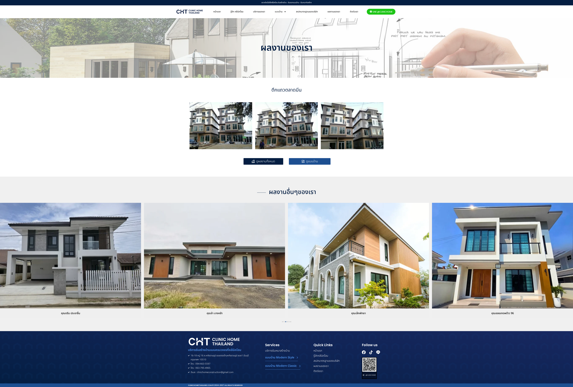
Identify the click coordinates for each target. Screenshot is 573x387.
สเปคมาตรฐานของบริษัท (307, 11)
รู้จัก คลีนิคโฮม (237, 11)
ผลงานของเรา (334, 11)
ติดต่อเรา (354, 11)
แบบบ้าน (278, 11)
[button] (310, 161)
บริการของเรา (259, 11)
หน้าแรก (217, 11)
